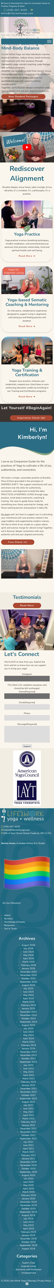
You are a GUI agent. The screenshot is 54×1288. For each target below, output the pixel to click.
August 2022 (28, 1101)
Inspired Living (28, 1266)
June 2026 (28, 951)
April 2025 (28, 998)
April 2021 (28, 1148)
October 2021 (28, 1135)
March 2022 (28, 1118)
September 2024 (28, 1021)
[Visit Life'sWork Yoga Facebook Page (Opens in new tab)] (27, 1284)
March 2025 (28, 1001)
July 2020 (28, 1178)
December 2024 (28, 1011)
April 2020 (28, 1188)
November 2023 (28, 1055)
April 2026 (28, 958)
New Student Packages (23, 96)
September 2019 (28, 1212)
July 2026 (28, 948)
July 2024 (28, 1028)
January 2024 (28, 1048)
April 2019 (28, 1228)
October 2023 (28, 1058)
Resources (9, 925)
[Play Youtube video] (27, 147)
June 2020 (28, 1181)
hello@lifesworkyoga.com (17, 829)
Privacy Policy (44, 1280)
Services (8, 918)
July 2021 (28, 1141)
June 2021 (28, 1145)
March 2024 (28, 1041)
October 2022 (28, 1095)
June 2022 (28, 1108)
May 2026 (28, 955)
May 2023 (28, 1071)
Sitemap (31, 1280)
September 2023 (28, 1061)
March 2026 (28, 961)
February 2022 (28, 1121)
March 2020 (28, 1191)
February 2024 (28, 1045)
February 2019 (28, 1232)
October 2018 (28, 1242)
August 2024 (28, 1025)
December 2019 (28, 1202)
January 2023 (28, 1085)
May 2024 (28, 1035)
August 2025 (28, 985)
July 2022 (28, 1105)
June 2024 (28, 1031)
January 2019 (28, 1235)
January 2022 (28, 1125)
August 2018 (28, 1248)
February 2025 (28, 1005)
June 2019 (28, 1222)
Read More (25, 256)
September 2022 (28, 1098)
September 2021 (28, 1138)
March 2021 (28, 1151)
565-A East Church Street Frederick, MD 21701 (27, 833)
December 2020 (28, 1161)
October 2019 (28, 1208)
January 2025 (28, 1008)
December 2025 (28, 971)
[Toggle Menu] (49, 41)
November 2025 (28, 975)
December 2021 (28, 1128)
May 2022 (28, 1111)
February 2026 (28, 965)
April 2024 (28, 1038)
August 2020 (28, 1175)
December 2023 (28, 1051)
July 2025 (28, 988)
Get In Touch (10, 928)
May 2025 (28, 995)
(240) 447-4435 (16, 10)
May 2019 (28, 1225)
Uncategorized (28, 1272)
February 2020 (28, 1195)
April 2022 (28, 1115)
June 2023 (28, 1068)
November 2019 (28, 1205)
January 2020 (28, 1198)
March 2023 (28, 1078)
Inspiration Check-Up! (31, 417)
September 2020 (28, 1171)
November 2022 (28, 1091)
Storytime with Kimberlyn (28, 1269)
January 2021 (28, 1158)
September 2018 (28, 1245)
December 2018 (28, 1238)
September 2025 (28, 981)
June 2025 (28, 991)
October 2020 (28, 1168)
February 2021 (28, 1155)
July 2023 (28, 1065)
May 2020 (28, 1185)
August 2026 (28, 945)
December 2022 (28, 1088)
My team (5, 514)
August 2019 (28, 1215)
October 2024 (28, 1018)
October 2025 (28, 978)
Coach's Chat (28, 1262)
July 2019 (28, 1218)
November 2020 (28, 1165)
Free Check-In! (17, 542)
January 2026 (28, 968)
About (7, 915)
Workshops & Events (14, 922)
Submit (27, 746)
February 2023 (28, 1081)
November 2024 (28, 1015)
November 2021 (28, 1131)
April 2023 (28, 1075)
